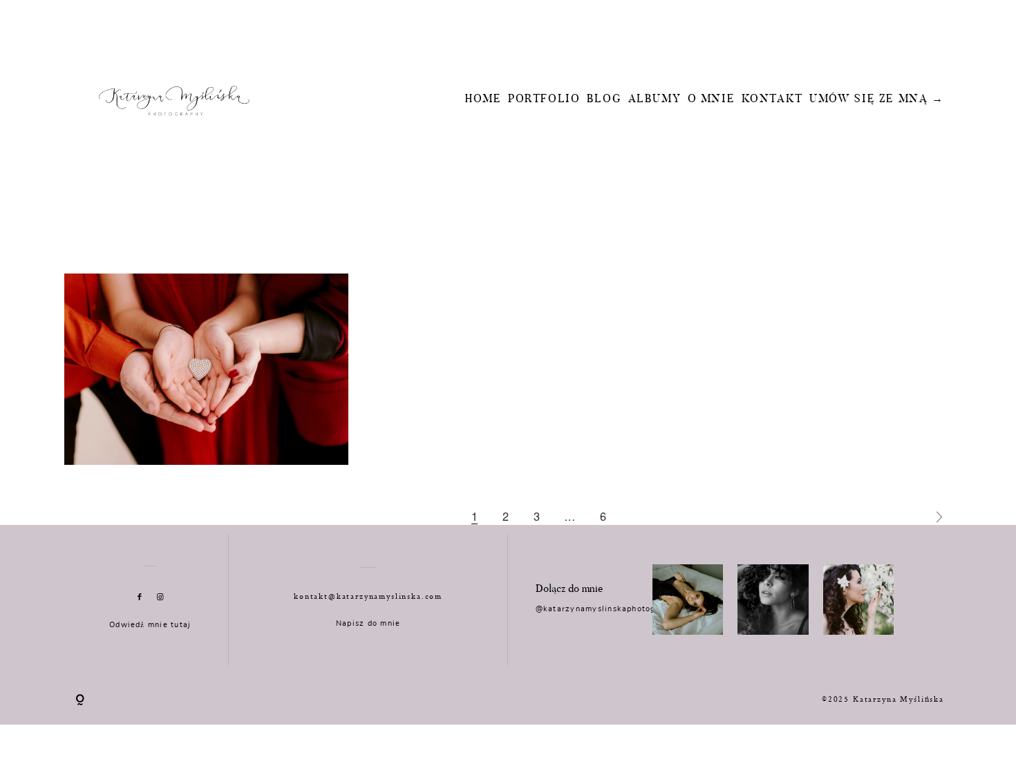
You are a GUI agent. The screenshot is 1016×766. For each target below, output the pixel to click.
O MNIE (711, 99)
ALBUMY (654, 99)
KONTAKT (772, 99)
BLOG (604, 99)
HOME (483, 99)
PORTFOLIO (544, 99)
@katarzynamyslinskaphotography (607, 609)
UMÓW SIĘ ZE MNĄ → (876, 99)
